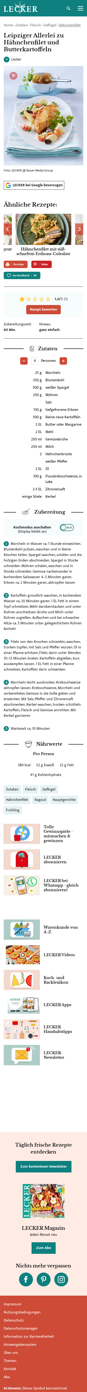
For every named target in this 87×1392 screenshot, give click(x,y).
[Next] (79, 229)
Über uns (11, 1353)
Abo (7, 1377)
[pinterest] (44, 1279)
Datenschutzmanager (21, 1328)
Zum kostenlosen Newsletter (43, 1166)
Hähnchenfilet (70, 25)
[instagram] (61, 1279)
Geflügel (49, 25)
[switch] (67, 527)
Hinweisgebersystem (20, 1345)
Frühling (12, 810)
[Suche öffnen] (68, 8)
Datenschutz (14, 1320)
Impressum (12, 1304)
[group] (43, 235)
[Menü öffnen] (80, 8)
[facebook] (26, 1279)
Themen (10, 1361)
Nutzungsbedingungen (22, 1312)
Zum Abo (43, 1248)
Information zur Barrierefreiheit (29, 1337)
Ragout (40, 800)
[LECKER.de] (21, 8)
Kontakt (10, 1369)
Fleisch (35, 25)
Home (8, 25)
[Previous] (8, 229)
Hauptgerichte (64, 800)
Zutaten (21, 25)
